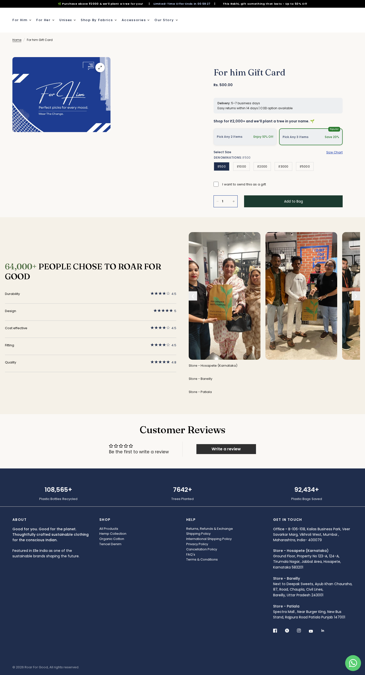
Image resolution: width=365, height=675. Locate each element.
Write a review (226, 449)
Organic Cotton (111, 538)
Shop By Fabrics (97, 20)
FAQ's (190, 554)
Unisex (65, 20)
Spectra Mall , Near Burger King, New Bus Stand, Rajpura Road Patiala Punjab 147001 (309, 612)
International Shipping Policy (209, 538)
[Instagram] (302, 630)
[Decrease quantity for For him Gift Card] (217, 201)
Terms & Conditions (202, 559)
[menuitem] (23, 20)
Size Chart (334, 152)
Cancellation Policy (201, 549)
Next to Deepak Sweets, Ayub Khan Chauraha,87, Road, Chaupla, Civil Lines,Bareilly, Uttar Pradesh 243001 (312, 587)
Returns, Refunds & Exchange (209, 528)
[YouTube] (314, 631)
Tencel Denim (110, 544)
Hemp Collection (112, 533)
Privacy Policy (197, 544)
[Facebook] (278, 630)
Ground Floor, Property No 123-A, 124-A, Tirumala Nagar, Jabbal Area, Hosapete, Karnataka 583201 (307, 559)
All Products (108, 528)
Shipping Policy (198, 533)
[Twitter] (290, 630)
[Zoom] (100, 67)
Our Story (164, 20)
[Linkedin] (326, 630)
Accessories (134, 20)
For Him (20, 20)
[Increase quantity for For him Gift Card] (233, 201)
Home (16, 40)
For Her (43, 20)
